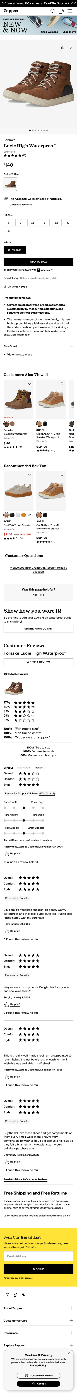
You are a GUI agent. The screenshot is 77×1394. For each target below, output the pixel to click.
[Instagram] (7, 1295)
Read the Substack (56, 3)
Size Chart (10, 346)
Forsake (9, 140)
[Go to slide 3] (35, 130)
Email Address (16, 1256)
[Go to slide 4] (38, 130)
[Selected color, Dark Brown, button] (72, 424)
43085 (23, 286)
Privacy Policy (38, 1365)
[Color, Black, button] (12, 424)
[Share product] (63, 47)
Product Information (17, 298)
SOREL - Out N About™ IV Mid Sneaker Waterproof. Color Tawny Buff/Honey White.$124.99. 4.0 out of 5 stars (51, 416)
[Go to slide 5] (41, 130)
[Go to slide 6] (44, 130)
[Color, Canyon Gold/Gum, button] (24, 515)
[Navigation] (69, 11)
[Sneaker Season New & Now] (38, 25)
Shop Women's (49, 31)
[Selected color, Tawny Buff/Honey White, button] (39, 424)
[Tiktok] (15, 1295)
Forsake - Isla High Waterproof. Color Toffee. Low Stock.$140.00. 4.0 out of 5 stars (18, 414)
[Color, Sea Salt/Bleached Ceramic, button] (18, 515)
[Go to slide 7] (47, 130)
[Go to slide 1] (30, 130)
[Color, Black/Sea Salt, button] (45, 424)
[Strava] (23, 1295)
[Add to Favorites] (29, 383)
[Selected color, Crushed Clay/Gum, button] (6, 515)
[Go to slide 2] (32, 130)
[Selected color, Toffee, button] (6, 424)
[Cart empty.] (61, 11)
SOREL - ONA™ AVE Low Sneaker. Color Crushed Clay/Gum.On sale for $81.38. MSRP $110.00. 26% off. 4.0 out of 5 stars (18, 505)
